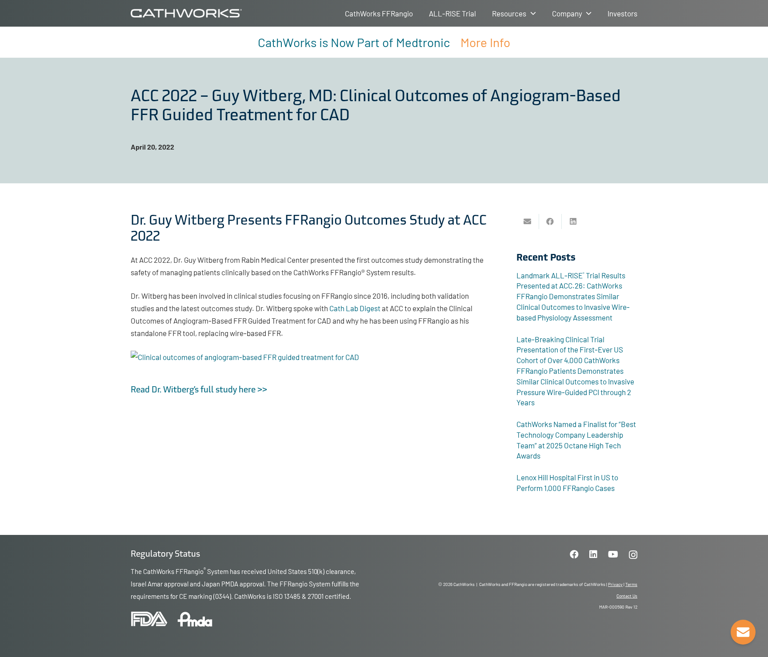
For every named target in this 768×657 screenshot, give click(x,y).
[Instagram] (633, 555)
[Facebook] (574, 554)
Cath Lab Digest (354, 308)
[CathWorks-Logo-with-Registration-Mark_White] (186, 13)
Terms (631, 584)
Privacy (615, 584)
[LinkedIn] (593, 554)
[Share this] (550, 221)
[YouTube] (613, 554)
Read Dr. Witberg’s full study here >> (199, 390)
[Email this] (527, 221)
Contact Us (626, 595)
